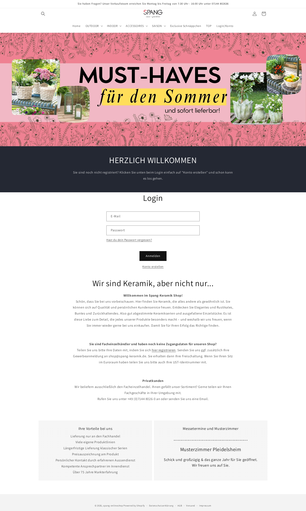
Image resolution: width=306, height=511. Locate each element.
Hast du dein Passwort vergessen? (129, 240)
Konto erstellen (153, 266)
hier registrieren (164, 350)
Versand (190, 505)
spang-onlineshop (113, 505)
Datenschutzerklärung (161, 505)
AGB (180, 505)
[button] (43, 13)
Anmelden (153, 256)
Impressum (205, 505)
